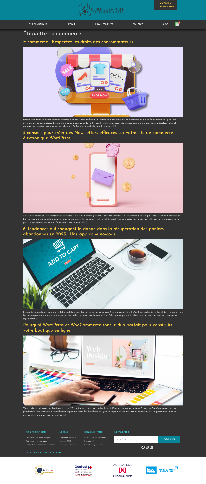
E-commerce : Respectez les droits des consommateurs (78, 42)
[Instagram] (147, 447)
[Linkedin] (151, 447)
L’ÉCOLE (71, 24)
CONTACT (138, 24)
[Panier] (177, 24)
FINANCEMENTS (104, 24)
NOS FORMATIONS (37, 24)
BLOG (165, 24)
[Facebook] (143, 447)
